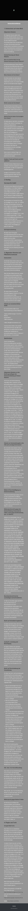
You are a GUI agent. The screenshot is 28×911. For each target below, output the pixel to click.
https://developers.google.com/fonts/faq (13, 892)
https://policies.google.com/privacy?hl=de (13, 897)
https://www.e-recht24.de (13, 901)
